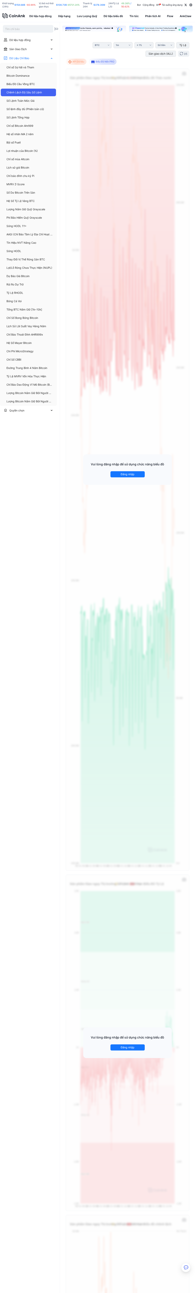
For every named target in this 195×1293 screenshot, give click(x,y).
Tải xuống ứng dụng (172, 4)
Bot (139, 4)
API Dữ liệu (78, 61)
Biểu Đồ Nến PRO (105, 61)
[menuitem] (28, 67)
